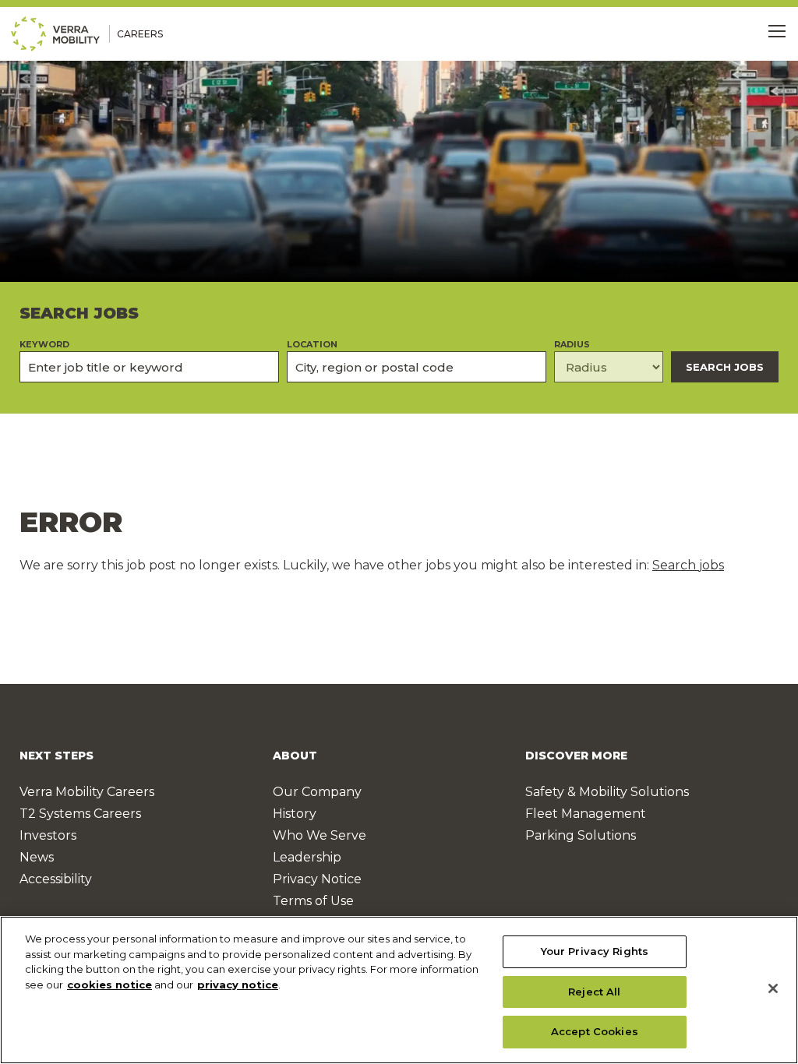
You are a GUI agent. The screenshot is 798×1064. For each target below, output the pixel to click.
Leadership (307, 857)
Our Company (317, 791)
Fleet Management (585, 813)
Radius (572, 344)
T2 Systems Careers (80, 813)
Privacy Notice (317, 879)
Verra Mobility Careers (86, 791)
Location (312, 344)
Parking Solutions (580, 835)
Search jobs (688, 565)
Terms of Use (313, 900)
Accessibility (55, 879)
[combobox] (416, 366)
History (294, 813)
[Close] (773, 988)
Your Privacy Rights (594, 951)
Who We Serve (319, 835)
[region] (399, 990)
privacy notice (237, 984)
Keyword (44, 344)
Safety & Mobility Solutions (607, 791)
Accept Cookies (594, 1031)
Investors (47, 835)
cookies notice (109, 984)
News (36, 857)
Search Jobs (725, 367)
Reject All (594, 991)
